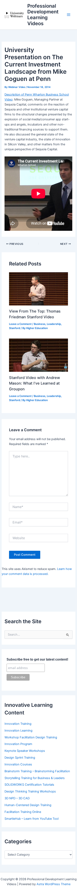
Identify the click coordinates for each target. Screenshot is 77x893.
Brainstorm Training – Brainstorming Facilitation (37, 771)
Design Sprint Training (20, 757)
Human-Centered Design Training (28, 805)
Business (39, 324)
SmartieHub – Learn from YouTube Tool (32, 819)
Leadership (54, 324)
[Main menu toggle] (68, 15)
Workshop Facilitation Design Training (31, 737)
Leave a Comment (20, 324)
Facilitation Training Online (23, 812)
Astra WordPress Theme (53, 884)
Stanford (14, 328)
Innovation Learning (18, 730)
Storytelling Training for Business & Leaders (35, 778)
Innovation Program (18, 744)
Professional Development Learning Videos (43, 14)
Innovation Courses (18, 764)
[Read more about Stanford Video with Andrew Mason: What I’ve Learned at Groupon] (38, 355)
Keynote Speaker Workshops (25, 751)
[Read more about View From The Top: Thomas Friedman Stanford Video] (38, 288)
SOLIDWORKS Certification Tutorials (29, 784)
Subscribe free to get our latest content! (37, 659)
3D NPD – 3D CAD (17, 798)
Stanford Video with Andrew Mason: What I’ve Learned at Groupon (34, 383)
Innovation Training (18, 724)
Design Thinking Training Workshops (30, 791)
